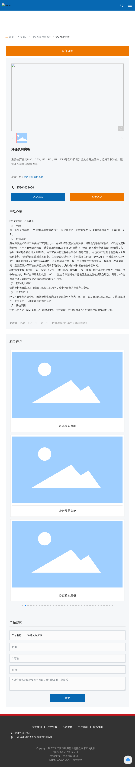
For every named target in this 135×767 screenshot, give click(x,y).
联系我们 (98, 726)
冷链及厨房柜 (67, 426)
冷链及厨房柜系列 (42, 37)
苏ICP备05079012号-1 (65, 752)
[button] (22, 605)
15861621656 (25, 187)
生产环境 (83, 726)
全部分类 (67, 51)
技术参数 (67, 726)
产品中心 (52, 726)
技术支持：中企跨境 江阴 (64, 756)
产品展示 (22, 37)
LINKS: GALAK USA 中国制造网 (65, 759)
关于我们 (37, 726)
